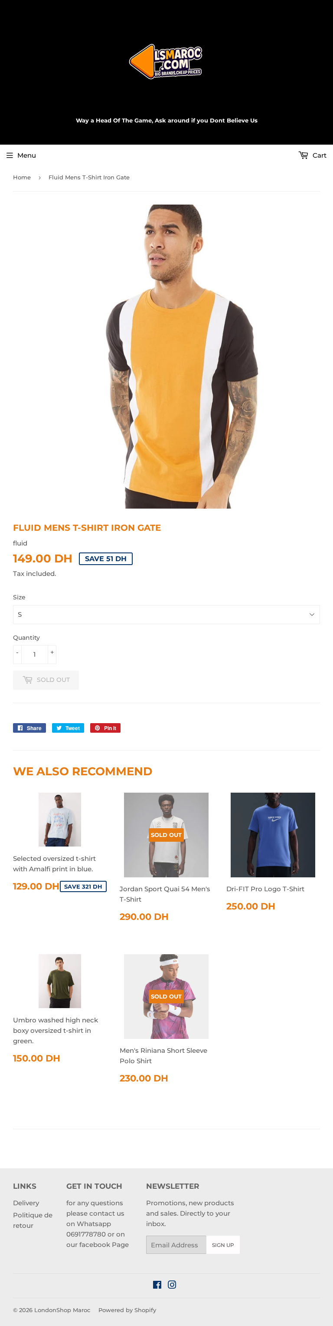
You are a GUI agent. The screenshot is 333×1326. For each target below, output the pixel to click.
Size (19, 597)
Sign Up (223, 1245)
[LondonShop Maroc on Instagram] (172, 1286)
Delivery (26, 1203)
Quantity (26, 638)
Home (22, 177)
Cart (318, 155)
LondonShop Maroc (62, 1309)
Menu (26, 155)
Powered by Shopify (127, 1309)
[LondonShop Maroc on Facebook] (157, 1286)
